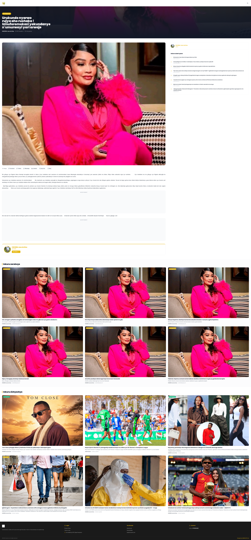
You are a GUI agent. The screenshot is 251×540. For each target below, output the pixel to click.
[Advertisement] (84, 203)
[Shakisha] (247, 3)
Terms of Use (67, 530)
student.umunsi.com (131, 532)
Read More (15, 251)
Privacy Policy (67, 528)
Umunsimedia (129, 530)
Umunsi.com (129, 528)
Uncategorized (6, 13)
